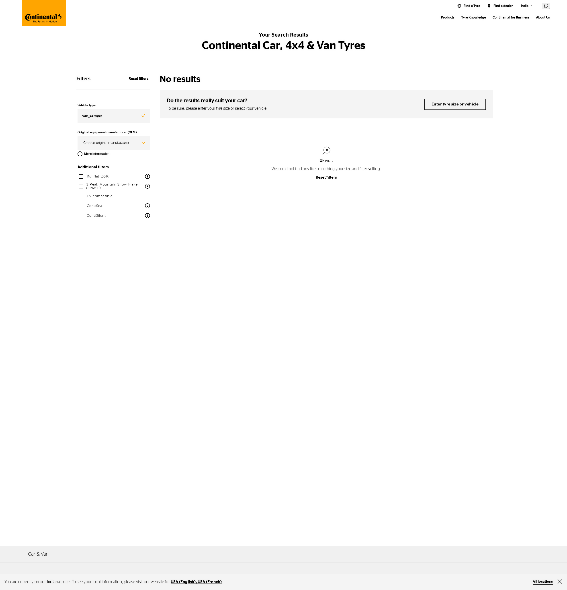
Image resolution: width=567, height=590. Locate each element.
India (524, 6)
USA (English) (183, 582)
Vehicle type (87, 105)
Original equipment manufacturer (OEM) (107, 132)
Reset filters (139, 78)
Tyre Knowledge (473, 17)
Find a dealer (503, 6)
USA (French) (210, 582)
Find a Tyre (472, 6)
